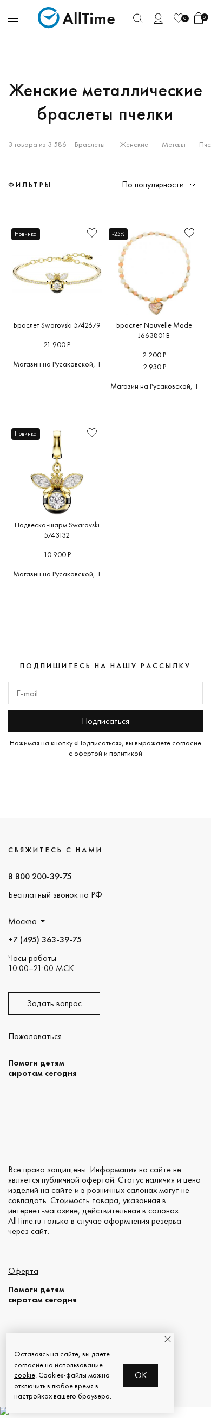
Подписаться (105, 721)
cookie (24, 1375)
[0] (178, 18)
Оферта (23, 1271)
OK (141, 1375)
